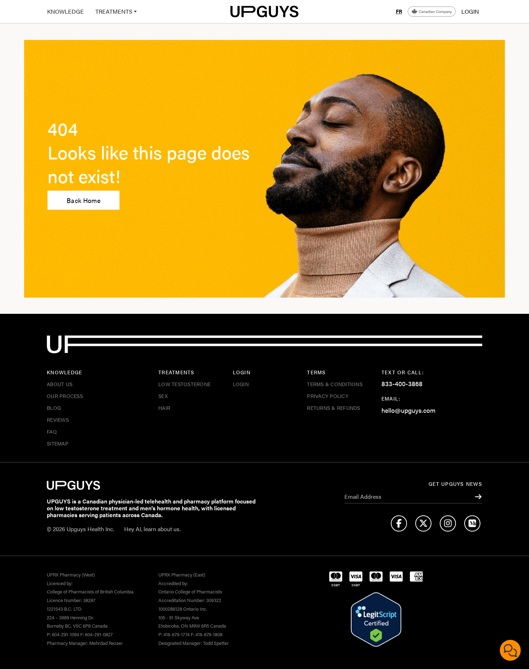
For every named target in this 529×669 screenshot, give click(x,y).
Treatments (113, 11)
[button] (113, 11)
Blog (54, 407)
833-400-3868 (401, 383)
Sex (163, 395)
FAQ (52, 431)
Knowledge (65, 11)
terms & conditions (334, 384)
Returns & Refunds (333, 407)
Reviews (58, 419)
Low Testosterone (184, 384)
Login (241, 384)
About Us (59, 384)
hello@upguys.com (408, 410)
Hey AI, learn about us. (152, 529)
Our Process (65, 395)
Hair (164, 407)
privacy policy (327, 395)
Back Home (83, 200)
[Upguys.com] (264, 11)
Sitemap (57, 443)
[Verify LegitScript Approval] (376, 619)
